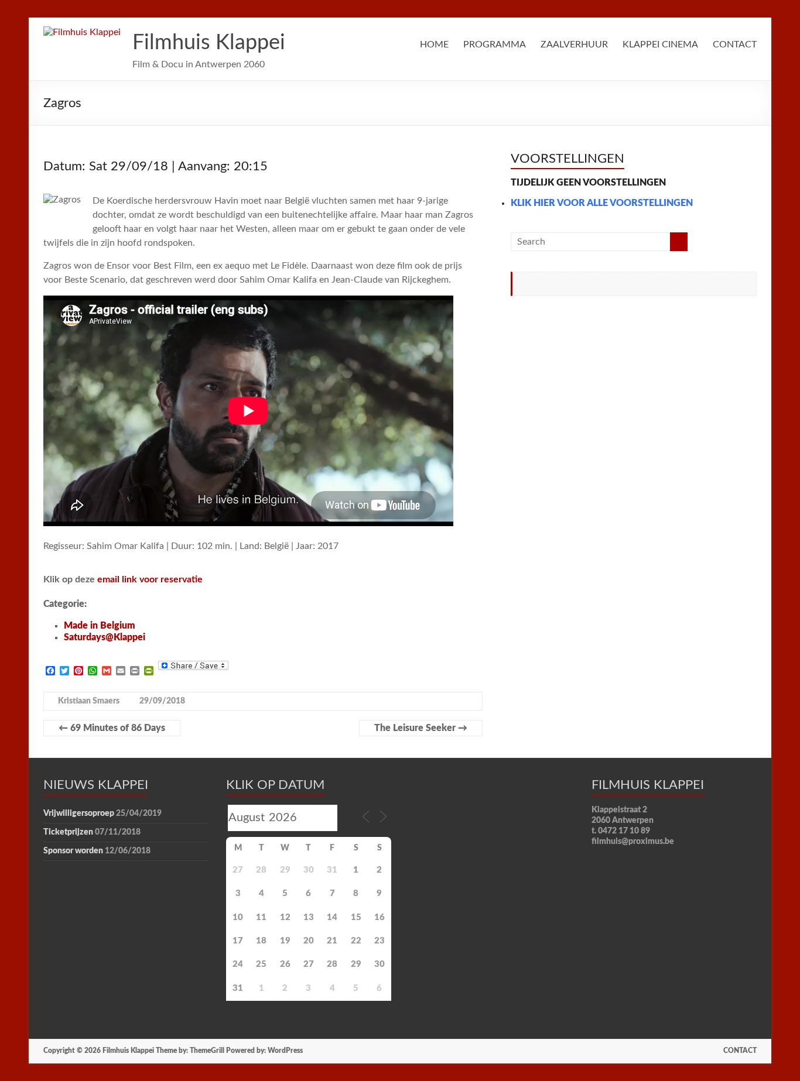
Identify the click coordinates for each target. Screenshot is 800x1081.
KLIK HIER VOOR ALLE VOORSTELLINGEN (602, 203)
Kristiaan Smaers (88, 701)
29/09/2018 (162, 701)
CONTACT (735, 44)
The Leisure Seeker (420, 728)
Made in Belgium (99, 625)
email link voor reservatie (150, 579)
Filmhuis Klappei (208, 42)
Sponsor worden (73, 851)
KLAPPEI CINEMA (660, 44)
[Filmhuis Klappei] (82, 32)
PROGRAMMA (494, 44)
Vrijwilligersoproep (78, 813)
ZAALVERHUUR (574, 44)
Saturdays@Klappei (104, 637)
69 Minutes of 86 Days (112, 728)
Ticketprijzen (68, 832)
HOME (434, 44)
